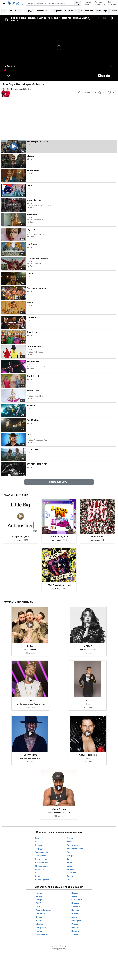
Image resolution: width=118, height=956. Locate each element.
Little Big (27, 89)
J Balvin (30, 700)
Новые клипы (88, 3)
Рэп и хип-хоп (71, 11)
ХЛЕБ (30, 646)
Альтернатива (87, 11)
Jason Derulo (59, 809)
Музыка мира (101, 11)
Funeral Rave (97, 536)
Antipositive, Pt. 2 (59, 536)
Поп (4, 11)
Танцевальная (42, 11)
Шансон (18, 11)
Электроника (56, 11)
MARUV (88, 646)
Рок (10, 11)
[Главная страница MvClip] (15, 3)
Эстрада (29, 11)
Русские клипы (98, 3)
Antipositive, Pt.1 (20, 536)
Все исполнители (110, 3)
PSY (88, 700)
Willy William (30, 754)
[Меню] (4, 3)
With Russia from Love (59, 585)
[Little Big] (5, 92)
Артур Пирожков (88, 754)
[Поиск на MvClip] (77, 3)
